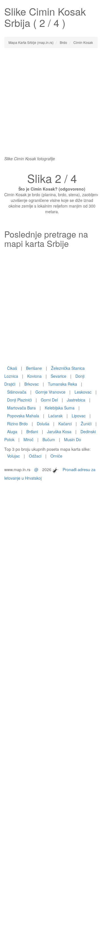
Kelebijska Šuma (60, 408)
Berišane (34, 368)
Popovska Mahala (23, 415)
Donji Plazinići (19, 400)
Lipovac (79, 415)
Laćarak (55, 415)
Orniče (56, 456)
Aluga (12, 431)
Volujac (13, 456)
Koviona (34, 376)
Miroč (28, 439)
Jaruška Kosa (59, 431)
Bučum (48, 439)
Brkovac (31, 384)
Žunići (86, 423)
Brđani (32, 431)
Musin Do (72, 439)
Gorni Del (49, 400)
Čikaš (12, 368)
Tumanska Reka (62, 384)
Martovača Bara (21, 408)
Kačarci (65, 423)
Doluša (43, 423)
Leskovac (83, 392)
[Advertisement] (51, 105)
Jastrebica (76, 400)
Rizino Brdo (17, 423)
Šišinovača (16, 392)
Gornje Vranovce (50, 392)
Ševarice (58, 376)
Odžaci (35, 456)
